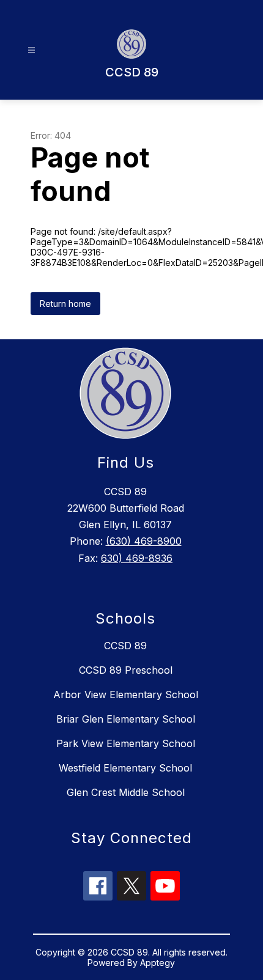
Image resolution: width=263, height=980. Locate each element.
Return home (65, 303)
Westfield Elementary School (125, 768)
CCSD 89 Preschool (125, 670)
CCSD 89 (125, 645)
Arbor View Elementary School (125, 694)
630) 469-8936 (136, 558)
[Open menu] (31, 50)
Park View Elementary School (125, 743)
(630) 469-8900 (144, 541)
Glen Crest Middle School (126, 792)
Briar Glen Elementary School (125, 719)
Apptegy (157, 962)
